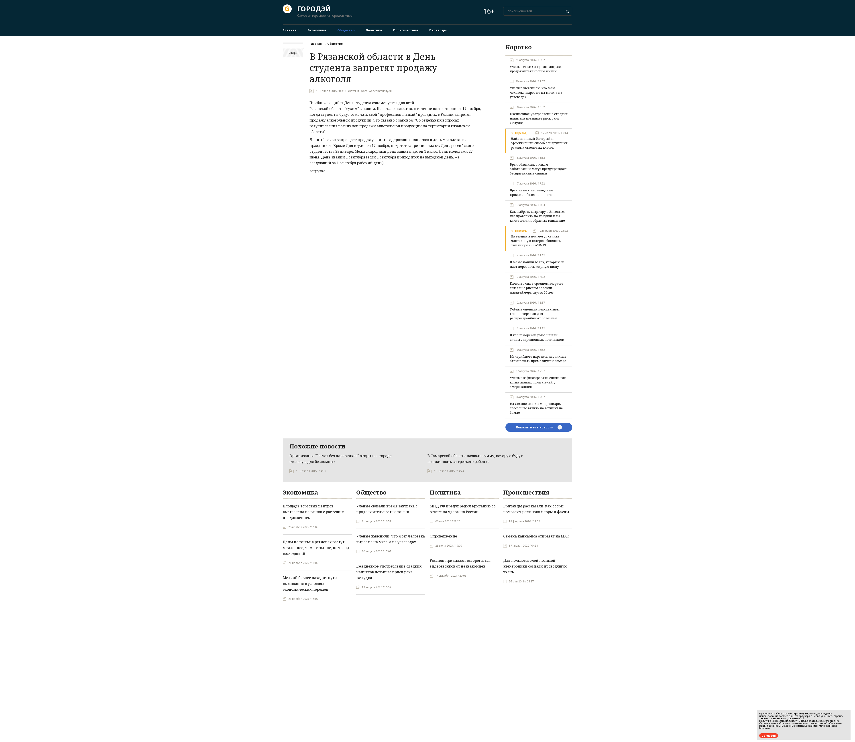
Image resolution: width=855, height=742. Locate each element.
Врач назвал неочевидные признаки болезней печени (532, 192)
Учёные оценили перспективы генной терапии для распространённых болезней (535, 313)
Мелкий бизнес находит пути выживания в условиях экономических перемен (310, 583)
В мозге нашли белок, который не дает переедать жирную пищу (537, 264)
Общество (335, 44)
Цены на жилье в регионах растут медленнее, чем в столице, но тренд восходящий (316, 547)
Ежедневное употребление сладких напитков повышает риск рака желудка (539, 118)
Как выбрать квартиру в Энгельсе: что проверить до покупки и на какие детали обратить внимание (537, 216)
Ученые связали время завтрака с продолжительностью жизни (537, 69)
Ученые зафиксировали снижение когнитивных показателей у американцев (538, 382)
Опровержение (443, 536)
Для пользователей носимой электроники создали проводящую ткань (535, 566)
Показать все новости (535, 427)
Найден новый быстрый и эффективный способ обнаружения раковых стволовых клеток (539, 143)
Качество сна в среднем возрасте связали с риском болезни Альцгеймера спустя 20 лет (536, 287)
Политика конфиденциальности (778, 720)
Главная (315, 44)
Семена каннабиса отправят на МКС (536, 536)
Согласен (768, 736)
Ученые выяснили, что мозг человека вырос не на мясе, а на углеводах (536, 92)
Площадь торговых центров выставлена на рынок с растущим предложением (313, 512)
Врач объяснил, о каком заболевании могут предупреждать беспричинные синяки (538, 168)
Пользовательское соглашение (820, 720)
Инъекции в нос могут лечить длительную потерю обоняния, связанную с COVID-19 (536, 240)
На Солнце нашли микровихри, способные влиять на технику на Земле (536, 408)
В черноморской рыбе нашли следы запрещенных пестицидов (537, 337)
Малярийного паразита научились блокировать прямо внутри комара (538, 358)
